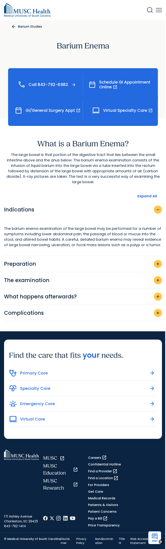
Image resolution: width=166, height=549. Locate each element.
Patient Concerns (102, 511)
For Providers (98, 485)
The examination (82, 280)
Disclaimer (65, 541)
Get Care (95, 491)
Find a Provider (102, 471)
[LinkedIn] (65, 518)
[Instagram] (58, 518)
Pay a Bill (98, 518)
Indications (82, 209)
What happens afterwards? (82, 296)
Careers (97, 457)
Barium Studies (30, 26)
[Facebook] (45, 518)
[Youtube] (72, 518)
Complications (82, 313)
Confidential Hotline (104, 464)
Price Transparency (104, 525)
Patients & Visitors (103, 505)
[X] (52, 518)
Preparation (82, 264)
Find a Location (103, 478)
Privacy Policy (81, 541)
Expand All (147, 196)
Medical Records (101, 498)
